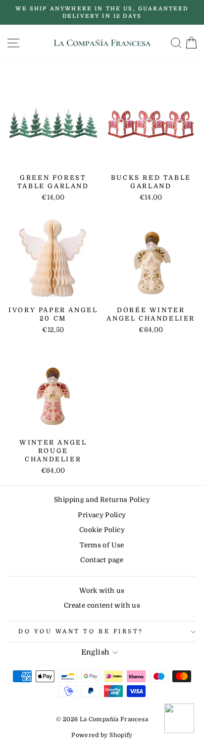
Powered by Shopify (102, 735)
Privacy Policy (102, 515)
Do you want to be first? (81, 631)
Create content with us (102, 605)
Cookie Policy (102, 530)
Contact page (101, 560)
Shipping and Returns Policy (102, 499)
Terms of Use (102, 545)
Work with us (101, 590)
